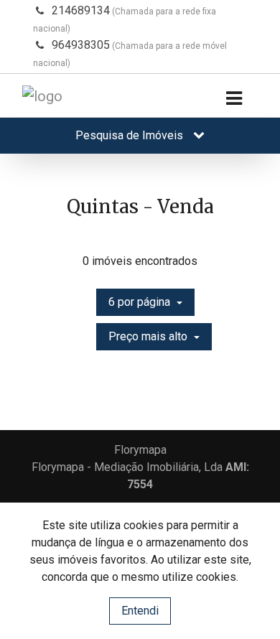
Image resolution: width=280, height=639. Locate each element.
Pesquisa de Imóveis (130, 135)
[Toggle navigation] (233, 98)
